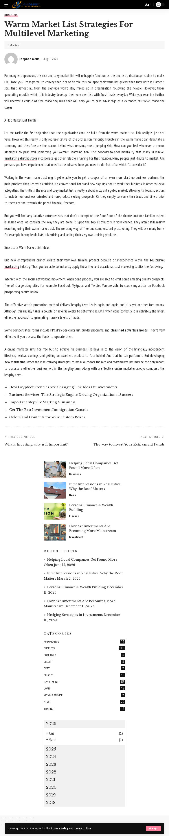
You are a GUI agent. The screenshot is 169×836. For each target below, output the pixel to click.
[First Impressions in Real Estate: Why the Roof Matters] (55, 490)
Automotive (84, 642)
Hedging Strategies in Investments (75, 615)
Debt (84, 668)
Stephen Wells (29, 59)
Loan (84, 688)
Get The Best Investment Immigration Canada (48, 410)
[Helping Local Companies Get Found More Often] (55, 469)
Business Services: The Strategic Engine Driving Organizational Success (71, 394)
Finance (74, 516)
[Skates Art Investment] (26, 4)
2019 (51, 795)
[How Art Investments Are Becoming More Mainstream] (55, 532)
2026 (51, 723)
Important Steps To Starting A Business (42, 402)
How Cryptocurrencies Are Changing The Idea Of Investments (63, 387)
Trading (84, 709)
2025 (51, 749)
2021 (50, 779)
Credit (84, 662)
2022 (51, 772)
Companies (84, 655)
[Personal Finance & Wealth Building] (55, 511)
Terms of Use (82, 828)
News (72, 495)
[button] (153, 828)
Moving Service (84, 695)
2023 (51, 764)
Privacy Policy (59, 828)
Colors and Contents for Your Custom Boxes (47, 417)
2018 (50, 802)
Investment (76, 537)
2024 (51, 756)
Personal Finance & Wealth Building (76, 587)
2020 (51, 787)
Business (11, 15)
